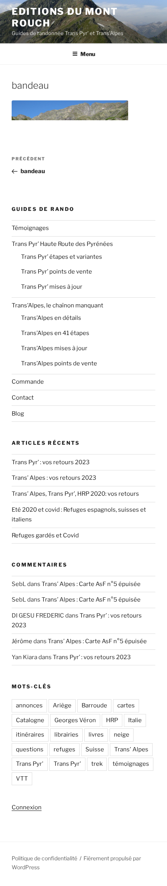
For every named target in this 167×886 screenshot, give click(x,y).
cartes (126, 705)
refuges (64, 749)
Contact (23, 397)
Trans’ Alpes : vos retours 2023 (54, 477)
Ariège (62, 705)
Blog (18, 413)
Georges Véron (75, 720)
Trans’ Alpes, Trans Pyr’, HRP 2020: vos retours (75, 493)
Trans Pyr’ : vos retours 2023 (51, 462)
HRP (112, 720)
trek (97, 763)
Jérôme (22, 641)
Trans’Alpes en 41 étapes (55, 333)
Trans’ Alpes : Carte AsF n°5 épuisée (91, 584)
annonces (29, 705)
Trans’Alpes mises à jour (54, 348)
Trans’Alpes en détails (51, 317)
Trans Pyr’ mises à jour (51, 286)
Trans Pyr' (29, 763)
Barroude (94, 705)
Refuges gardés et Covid (45, 535)
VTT (22, 778)
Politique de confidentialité (44, 858)
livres (96, 734)
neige (121, 734)
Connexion (27, 807)
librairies (66, 734)
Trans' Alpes (131, 749)
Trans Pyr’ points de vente (56, 271)
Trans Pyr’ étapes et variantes (61, 256)
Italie (135, 720)
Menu (87, 54)
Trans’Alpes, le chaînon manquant (57, 305)
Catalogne (30, 720)
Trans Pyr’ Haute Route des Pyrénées (62, 243)
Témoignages (30, 228)
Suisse (94, 749)
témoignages (131, 763)
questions (29, 749)
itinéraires (30, 734)
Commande (28, 381)
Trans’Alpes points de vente (59, 363)
